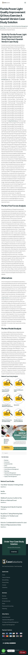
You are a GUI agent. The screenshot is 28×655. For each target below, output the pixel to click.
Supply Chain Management (10, 476)
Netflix (3, 491)
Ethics (5, 465)
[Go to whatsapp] (3, 651)
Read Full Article (12, 121)
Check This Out (5, 298)
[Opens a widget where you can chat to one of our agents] (23, 652)
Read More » (3, 486)
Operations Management (10, 472)
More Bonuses (4, 79)
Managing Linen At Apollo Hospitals (11, 507)
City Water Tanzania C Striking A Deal (12, 485)
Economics (7, 462)
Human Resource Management (11, 469)
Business (6, 460)
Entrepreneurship (8, 463)
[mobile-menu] (25, 3)
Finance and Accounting (10, 467)
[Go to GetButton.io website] (3, 653)
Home (1, 26)
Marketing (6, 471)
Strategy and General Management (12, 474)
